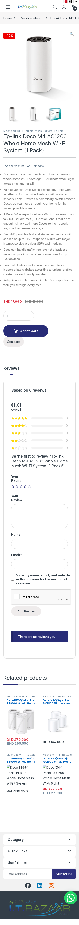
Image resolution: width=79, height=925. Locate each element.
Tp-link (58, 131)
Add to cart (29, 331)
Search (54, 7)
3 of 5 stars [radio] (21, 486)
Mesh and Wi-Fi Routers (18, 131)
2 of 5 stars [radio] (16, 486)
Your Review (16, 498)
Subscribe (64, 874)
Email (16, 555)
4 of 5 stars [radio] (25, 486)
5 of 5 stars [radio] (29, 486)
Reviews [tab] (11, 368)
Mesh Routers (30, 18)
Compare (37, 165)
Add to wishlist (14, 165)
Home (7, 18)
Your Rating (16, 478)
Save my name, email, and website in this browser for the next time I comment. (43, 579)
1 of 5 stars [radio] (12, 486)
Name (17, 534)
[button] (72, 34)
